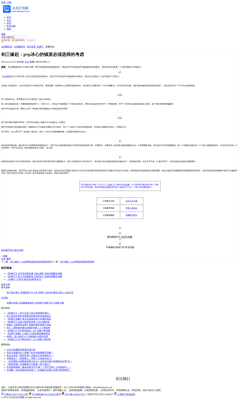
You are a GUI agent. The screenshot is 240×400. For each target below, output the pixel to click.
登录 (3, 2)
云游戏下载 (58, 303)
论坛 (9, 20)
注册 (9, 2)
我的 (9, 29)
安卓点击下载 (131, 201)
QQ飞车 (34, 292)
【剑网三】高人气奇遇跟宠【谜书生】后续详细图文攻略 (34, 276)
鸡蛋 (21, 250)
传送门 (111, 185)
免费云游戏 (12, 303)
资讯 (9, 23)
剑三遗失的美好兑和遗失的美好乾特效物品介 (29, 316)
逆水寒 (49, 292)
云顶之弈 (68, 292)
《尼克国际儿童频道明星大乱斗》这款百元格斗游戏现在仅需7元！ (39, 361)
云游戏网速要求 (26, 303)
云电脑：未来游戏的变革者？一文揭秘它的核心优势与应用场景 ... (39, 370)
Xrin (27, 62)
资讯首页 (31, 47)
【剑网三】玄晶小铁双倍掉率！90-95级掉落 (28, 322)
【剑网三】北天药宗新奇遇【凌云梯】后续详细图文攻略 (34, 273)
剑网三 (40, 47)
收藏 (5, 256)
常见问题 (11, 26)
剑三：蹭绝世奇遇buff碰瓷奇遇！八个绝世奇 (28, 328)
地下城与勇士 (13, 292)
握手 (8, 250)
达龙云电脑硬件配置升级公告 (21, 349)
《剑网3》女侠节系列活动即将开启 (24, 279)
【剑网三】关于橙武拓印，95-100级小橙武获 (29, 339)
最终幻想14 (58, 292)
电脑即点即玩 (131, 215)
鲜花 (3, 250)
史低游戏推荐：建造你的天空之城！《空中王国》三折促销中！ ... (39, 367)
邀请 (8, 259)
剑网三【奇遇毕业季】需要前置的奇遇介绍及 (29, 325)
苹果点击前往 (131, 208)
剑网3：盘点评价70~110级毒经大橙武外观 (27, 336)
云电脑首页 (6, 47)
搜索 (3, 34)
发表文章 (5, 284)
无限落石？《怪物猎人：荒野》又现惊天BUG (29, 358)
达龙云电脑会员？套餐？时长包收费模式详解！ (30, 352)
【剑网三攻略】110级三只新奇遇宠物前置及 (28, 333)
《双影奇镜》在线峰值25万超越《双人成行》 (29, 364)
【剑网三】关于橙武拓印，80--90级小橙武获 (28, 330)
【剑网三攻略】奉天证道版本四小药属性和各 (29, 319)
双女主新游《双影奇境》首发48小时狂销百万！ (30, 355)
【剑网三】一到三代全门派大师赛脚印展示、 (29, 313)
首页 (9, 17)
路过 (17, 250)
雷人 (12, 250)
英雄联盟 (25, 292)
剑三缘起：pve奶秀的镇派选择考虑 (77, 262)
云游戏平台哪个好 (43, 303)
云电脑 (127, 185)
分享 (3, 259)
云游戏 (6, 76)
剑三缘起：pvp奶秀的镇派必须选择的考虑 (30, 262)
